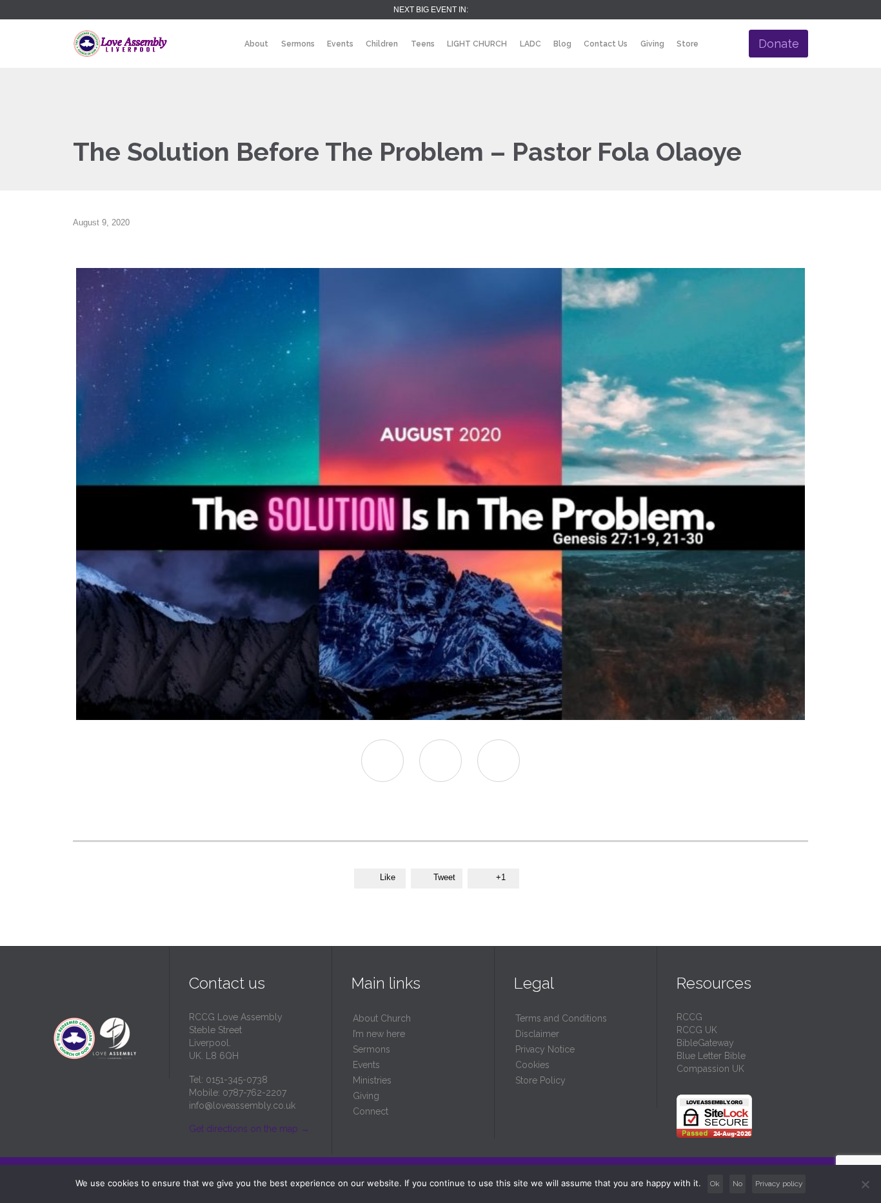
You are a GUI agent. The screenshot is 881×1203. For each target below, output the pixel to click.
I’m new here (379, 1034)
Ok (715, 1183)
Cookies (532, 1065)
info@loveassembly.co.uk (242, 1105)
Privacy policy (779, 1183)
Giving (366, 1096)
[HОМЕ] (227, 44)
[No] (864, 1184)
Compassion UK (710, 1069)
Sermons (371, 1049)
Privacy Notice (545, 1049)
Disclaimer (537, 1034)
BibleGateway (705, 1043)
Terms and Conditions (561, 1018)
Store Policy (540, 1080)
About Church (382, 1018)
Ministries (372, 1080)
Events (366, 1065)
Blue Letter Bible (711, 1056)
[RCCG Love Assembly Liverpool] (120, 43)
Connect (370, 1111)
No (737, 1183)
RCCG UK (697, 1030)
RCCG (689, 1017)
